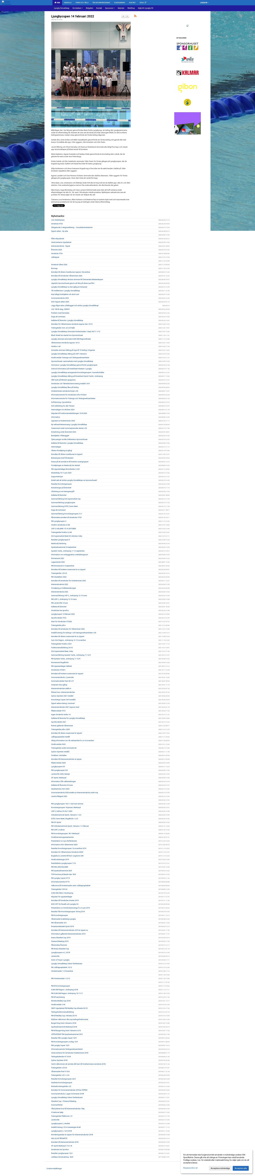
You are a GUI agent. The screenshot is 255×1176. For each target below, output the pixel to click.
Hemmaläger (56, 447)
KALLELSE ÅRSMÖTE (59, 1138)
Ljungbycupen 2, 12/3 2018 (61, 1131)
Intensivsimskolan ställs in (61, 688)
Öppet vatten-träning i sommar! (63, 703)
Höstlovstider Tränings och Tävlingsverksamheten (70, 358)
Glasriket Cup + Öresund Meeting (63, 1101)
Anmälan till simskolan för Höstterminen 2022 (68, 581)
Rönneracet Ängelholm (60, 662)
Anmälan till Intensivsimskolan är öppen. (66, 759)
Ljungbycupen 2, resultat (60, 1123)
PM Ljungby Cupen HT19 (60, 878)
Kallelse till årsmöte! (58, 495)
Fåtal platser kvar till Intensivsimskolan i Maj (67, 1109)
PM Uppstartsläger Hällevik (61, 666)
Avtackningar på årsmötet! (61, 488)
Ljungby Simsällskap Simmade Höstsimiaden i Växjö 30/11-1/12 (75, 332)
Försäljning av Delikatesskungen (63, 588)
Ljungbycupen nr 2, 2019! (60, 952)
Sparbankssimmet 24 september (63, 547)
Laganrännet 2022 (58, 562)
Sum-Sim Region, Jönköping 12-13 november (68, 640)
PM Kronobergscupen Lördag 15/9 (64, 1042)
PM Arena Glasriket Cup (60, 949)
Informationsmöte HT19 (60, 882)
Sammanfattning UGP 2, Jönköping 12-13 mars (69, 595)
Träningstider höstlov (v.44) (61, 532)
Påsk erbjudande (57, 239)
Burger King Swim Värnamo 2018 (63, 1023)
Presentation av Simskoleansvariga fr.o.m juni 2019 (70, 908)
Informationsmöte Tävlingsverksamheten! (67, 1049)
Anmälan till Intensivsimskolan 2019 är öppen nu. (69, 930)
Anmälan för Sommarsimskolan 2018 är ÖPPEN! (69, 1090)
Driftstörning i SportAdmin (61, 402)
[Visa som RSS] (135, 16)
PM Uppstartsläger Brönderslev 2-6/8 (65, 469)
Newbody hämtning (58, 543)
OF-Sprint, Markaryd (58, 778)
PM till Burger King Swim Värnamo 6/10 (66, 1031)
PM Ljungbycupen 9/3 (59, 770)
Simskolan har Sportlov (60, 1150)
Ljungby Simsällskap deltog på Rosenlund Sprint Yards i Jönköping (77, 376)
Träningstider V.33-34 (59, 889)
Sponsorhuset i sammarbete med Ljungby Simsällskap (72, 361)
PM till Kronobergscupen (60, 986)
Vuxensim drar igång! (59, 685)
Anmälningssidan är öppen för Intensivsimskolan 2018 (72, 1135)
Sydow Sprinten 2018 (59, 1060)
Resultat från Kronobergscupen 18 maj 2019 (68, 912)
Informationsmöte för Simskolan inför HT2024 (68, 395)
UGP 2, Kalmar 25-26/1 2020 (61, 811)
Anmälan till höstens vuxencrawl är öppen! (67, 674)
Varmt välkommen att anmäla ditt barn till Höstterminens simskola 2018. (78, 1064)
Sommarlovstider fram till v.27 (62, 681)
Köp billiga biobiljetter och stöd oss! (65, 294)
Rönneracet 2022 (57, 558)
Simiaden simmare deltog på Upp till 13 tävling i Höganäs (73, 350)
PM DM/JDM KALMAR (59, 867)
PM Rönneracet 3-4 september (62, 566)
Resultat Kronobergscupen (61, 484)
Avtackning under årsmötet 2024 (63, 432)
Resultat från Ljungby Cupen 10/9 (63, 1038)
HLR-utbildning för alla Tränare (62, 406)
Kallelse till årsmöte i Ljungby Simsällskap (67, 320)
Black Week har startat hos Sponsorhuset (67, 335)
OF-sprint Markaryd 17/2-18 (61, 1146)
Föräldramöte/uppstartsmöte (62, 837)
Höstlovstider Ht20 (58, 744)
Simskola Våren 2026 (59, 265)
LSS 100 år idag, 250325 (60, 309)
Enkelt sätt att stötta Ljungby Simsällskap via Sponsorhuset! (74, 480)
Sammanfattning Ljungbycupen (63, 503)
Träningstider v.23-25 (59, 573)
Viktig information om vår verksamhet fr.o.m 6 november (72, 741)
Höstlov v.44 (55, 346)
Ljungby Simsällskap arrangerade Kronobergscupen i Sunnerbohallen (77, 372)
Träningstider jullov (58, 625)
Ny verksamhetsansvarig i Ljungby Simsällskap (69, 424)
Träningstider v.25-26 (59, 1068)
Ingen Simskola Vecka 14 (60, 714)
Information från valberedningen (63, 781)
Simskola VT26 (57, 253)
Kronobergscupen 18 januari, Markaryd (66, 807)
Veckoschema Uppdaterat (61, 242)
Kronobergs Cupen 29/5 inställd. (63, 700)
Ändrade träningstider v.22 (61, 1086)
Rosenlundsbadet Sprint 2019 (62, 926)
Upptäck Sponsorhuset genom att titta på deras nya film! (72, 283)
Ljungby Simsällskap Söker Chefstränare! (67, 1097)
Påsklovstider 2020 (58, 763)
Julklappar (55, 257)
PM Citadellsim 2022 (59, 577)
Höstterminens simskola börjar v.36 (64, 391)
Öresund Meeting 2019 (59, 941)
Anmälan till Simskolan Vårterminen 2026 (66, 276)
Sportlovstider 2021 (58, 722)
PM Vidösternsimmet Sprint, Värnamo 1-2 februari (70, 826)
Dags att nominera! (58, 510)
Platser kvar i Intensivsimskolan (63, 692)
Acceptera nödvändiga (220, 1168)
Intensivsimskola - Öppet (60, 246)
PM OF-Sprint (56, 822)
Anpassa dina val (190, 1168)
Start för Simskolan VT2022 (61, 622)
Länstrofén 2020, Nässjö (60, 774)
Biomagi (54, 268)
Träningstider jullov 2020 (60, 729)
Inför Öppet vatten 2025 (60, 302)
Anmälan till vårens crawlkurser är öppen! (66, 454)
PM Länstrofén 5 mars (59, 603)
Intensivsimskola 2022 (59, 584)
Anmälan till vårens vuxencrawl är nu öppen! (67, 636)
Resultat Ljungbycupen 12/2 (62, 1153)
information (55, 417)
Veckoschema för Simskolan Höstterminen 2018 (69, 1053)
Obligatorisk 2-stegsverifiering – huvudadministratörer (72, 227)
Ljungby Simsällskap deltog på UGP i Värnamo (69, 354)
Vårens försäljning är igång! (61, 450)
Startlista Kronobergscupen (61, 1083)
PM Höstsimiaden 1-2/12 (60, 978)
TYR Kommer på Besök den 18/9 (63, 874)
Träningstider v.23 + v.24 (60, 1075)
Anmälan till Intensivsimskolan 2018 (64, 1142)
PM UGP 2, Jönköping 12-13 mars (64, 599)
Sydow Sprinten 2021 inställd (62, 696)
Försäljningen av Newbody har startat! (65, 465)
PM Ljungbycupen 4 (58, 521)
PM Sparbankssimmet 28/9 (61, 871)
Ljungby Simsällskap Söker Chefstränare (66, 964)
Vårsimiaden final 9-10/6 (60, 1071)
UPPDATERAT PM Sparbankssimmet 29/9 (66, 1034)
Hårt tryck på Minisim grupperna (63, 380)
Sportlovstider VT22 (58, 618)
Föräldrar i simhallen (59, 755)
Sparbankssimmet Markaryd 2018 (64, 1027)
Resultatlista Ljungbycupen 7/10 (63, 863)
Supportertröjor (57, 477)
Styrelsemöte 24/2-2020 (60, 789)
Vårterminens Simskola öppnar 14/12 (65, 343)
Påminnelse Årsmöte (59, 945)
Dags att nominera (58, 317)
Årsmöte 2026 (56, 250)
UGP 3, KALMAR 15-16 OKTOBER (63, 529)
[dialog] (216, 1161)
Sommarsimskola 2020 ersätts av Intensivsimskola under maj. (74, 793)
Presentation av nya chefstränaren (64, 841)
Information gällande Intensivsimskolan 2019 (68, 934)
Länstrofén (55, 956)
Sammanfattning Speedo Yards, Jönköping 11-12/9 (71, 655)
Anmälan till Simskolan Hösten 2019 (65, 900)
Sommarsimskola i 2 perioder (62, 677)
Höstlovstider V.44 (58, 1004)
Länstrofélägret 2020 (59, 796)
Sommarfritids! (57, 1105)
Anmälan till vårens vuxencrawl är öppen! (66, 733)
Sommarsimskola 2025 (60, 298)
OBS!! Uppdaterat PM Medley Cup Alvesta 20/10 (69, 1008)
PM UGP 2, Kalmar (58, 830)
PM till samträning (58, 997)
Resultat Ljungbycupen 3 (60, 540)
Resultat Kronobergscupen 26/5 (63, 1079)
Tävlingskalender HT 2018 (61, 1057)
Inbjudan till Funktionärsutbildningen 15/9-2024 (69, 413)
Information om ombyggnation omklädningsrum (69, 555)
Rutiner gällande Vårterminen (62, 726)
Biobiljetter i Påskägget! (60, 436)
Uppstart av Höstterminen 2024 (63, 421)
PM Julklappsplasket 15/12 (61, 967)
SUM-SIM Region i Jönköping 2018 (64, 990)
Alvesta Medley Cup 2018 (60, 1001)
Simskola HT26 (57, 224)
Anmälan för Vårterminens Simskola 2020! (67, 852)
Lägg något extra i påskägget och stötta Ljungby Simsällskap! (75, 305)
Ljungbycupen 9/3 (58, 767)
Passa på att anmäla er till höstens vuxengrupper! (69, 462)
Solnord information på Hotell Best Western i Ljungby (71, 369)
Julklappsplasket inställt (60, 737)
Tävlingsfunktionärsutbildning (62, 1012)
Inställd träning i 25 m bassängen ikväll (66, 1127)
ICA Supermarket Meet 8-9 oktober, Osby (66, 536)
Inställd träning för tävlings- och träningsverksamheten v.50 (73, 633)
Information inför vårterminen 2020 (64, 845)
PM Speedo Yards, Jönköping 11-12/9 (65, 659)
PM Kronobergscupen (59, 915)
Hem (58, 3)
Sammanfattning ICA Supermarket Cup (66, 499)
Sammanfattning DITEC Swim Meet (64, 506)
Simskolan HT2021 (58, 670)
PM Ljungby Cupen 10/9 (60, 1045)
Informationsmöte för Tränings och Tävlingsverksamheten (73, 398)
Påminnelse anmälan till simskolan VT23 (66, 517)
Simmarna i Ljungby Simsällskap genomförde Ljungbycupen (74, 365)
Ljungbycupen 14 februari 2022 (72, 16)
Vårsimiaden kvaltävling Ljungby (63, 919)
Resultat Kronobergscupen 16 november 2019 (68, 848)
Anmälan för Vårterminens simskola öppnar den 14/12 (72, 324)
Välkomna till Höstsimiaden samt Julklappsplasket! (70, 886)
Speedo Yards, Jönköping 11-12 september (68, 551)
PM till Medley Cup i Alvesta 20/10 (64, 1016)
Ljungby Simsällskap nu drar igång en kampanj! (69, 287)
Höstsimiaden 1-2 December (62, 971)
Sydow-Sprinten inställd (60, 752)
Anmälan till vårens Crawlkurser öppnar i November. (70, 272)
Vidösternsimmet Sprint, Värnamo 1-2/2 (66, 815)
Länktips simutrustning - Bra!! (62, 1157)
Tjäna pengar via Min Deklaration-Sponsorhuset (69, 439)
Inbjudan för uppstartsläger (61, 897)
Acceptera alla (241, 1168)
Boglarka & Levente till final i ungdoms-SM (67, 856)
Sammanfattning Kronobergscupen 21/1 (66, 514)
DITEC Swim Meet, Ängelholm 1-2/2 (64, 819)
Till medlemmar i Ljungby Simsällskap (65, 291)
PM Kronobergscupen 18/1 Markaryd (65, 833)
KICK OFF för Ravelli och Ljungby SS (64, 904)
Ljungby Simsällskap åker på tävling (65, 387)
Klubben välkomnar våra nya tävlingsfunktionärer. (69, 1019)
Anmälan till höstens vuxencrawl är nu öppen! (68, 569)
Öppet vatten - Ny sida (59, 231)
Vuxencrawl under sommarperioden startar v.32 (69, 428)
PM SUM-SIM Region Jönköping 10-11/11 (67, 993)
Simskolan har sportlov (60, 610)
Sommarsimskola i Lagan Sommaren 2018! (67, 1094)
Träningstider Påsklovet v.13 (61, 1116)
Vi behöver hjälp (57, 1112)
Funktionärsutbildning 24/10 (62, 648)
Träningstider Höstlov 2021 (61, 644)
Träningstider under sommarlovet (63, 748)
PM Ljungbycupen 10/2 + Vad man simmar (67, 804)
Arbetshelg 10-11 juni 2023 (61, 473)
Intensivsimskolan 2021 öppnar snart (65, 707)
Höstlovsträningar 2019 (60, 859)
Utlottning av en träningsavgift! (63, 491)
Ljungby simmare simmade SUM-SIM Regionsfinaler (71, 339)
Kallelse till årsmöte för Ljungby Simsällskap (68, 718)
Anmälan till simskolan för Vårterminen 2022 (68, 629)
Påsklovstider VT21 (58, 711)
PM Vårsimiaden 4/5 (58, 923)
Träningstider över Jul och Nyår (63, 328)
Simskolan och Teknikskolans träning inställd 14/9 (70, 384)
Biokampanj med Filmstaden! (62, 458)
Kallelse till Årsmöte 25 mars (62, 785)
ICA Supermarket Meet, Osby (62, 651)
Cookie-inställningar (54, 1168)
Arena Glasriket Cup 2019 (60, 938)
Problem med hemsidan (60, 313)
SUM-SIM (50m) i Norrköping (62, 893)
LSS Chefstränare (57, 220)
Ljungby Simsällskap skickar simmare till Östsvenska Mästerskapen (77, 279)
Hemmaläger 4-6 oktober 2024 (62, 410)
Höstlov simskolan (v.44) (60, 525)
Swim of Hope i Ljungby (60, 960)
